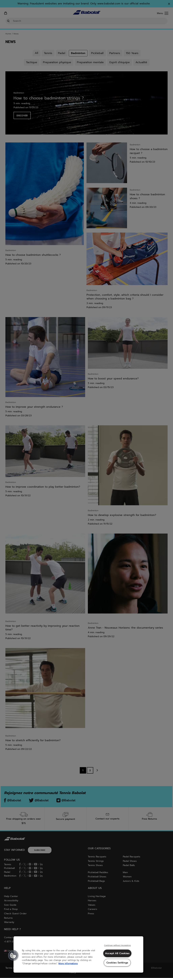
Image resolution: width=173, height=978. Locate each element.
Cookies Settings (117, 962)
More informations (68, 963)
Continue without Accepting (117, 945)
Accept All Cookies (117, 953)
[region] (78, 954)
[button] (13, 955)
